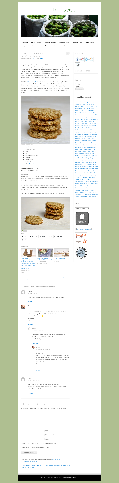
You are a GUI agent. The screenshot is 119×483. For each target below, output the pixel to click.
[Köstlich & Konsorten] (81, 258)
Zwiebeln (93, 197)
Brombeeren (82, 111)
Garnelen (77, 124)
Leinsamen (81, 147)
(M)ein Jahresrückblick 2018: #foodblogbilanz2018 (44, 259)
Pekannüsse (89, 162)
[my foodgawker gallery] (82, 225)
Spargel (87, 182)
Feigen (77, 119)
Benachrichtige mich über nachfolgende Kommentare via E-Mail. (39, 443)
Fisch (87, 119)
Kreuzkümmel (83, 143)
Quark (92, 167)
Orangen (77, 160)
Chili (94, 113)
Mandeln (86, 149)
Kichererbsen (88, 139)
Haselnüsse (89, 128)
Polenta (82, 167)
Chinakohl (77, 115)
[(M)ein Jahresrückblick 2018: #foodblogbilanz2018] (44, 252)
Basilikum (86, 106)
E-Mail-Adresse (49, 435)
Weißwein (91, 190)
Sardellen (77, 175)
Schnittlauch (78, 177)
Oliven (79, 158)
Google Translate (95, 91)
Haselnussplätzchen (59, 258)
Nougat (92, 156)
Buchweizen (89, 111)
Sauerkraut (82, 175)
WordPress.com (73, 478)
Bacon (87, 104)
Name (47, 431)
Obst (76, 158)
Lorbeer (77, 149)
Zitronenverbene (94, 195)
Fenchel (81, 119)
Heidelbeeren (78, 130)
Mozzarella (87, 154)
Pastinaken (78, 162)
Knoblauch (77, 141)
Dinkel (76, 117)
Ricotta (82, 171)
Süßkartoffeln (83, 184)
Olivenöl (84, 158)
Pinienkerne (93, 164)
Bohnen (77, 111)
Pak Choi (82, 160)
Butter (76, 113)
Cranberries (88, 115)
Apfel (88, 102)
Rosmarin (95, 171)
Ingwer (88, 132)
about (46, 46)
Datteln (93, 115)
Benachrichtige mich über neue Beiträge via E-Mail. (35, 448)
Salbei (94, 173)
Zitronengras (78, 195)
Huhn (84, 132)
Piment (88, 164)
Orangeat (92, 158)
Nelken (88, 156)
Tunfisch (89, 188)
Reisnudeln (91, 169)
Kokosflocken (86, 141)
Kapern (89, 136)
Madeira (81, 149)
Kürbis (84, 145)
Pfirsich (77, 164)
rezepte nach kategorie (50, 42)
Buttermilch (81, 113)
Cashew (91, 113)
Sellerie (77, 180)
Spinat (91, 182)
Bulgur (93, 111)
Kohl (82, 141)
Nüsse (95, 156)
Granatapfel (89, 124)
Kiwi (93, 139)
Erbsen (86, 117)
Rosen (86, 171)
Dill (96, 115)
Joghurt (77, 134)
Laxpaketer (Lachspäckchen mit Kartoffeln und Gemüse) (31, 466)
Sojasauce (87, 180)
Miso (80, 154)
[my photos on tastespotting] (83, 229)
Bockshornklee (90, 109)
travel (40, 46)
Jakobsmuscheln (94, 132)
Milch (96, 152)
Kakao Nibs (81, 136)
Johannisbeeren (83, 134)
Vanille (92, 188)
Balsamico (91, 104)
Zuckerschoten (83, 197)
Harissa (84, 128)
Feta (84, 119)
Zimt (82, 192)
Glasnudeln (83, 124)
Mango (90, 149)
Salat (91, 173)
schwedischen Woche (33, 82)
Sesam (83, 180)
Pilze (85, 164)
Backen (33, 277)
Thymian (77, 186)
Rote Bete (77, 173)
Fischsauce (91, 119)
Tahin (88, 184)
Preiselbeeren (87, 167)
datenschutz (67, 46)
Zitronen (94, 192)
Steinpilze (77, 184)
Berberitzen (92, 106)
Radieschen (83, 169)
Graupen (94, 124)
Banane (77, 106)
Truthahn (84, 188)
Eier (81, 117)
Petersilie (94, 162)
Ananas (82, 102)
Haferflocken (78, 128)
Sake (88, 173)
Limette (86, 147)
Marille (93, 149)
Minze (76, 154)
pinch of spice (59, 10)
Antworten (30, 301)
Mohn (82, 154)
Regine (41, 58)
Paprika (86, 160)
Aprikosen (92, 102)
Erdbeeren (90, 117)
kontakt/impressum (55, 46)
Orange (88, 158)
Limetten (90, 147)
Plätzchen (65, 277)
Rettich (96, 169)
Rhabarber (77, 171)
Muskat (92, 154)
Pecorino (83, 162)
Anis (85, 102)
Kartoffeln (82, 139)
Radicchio (77, 169)
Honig (81, 132)
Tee (97, 184)
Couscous (82, 115)
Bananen (81, 106)
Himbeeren (85, 130)
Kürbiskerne (89, 145)
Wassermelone (84, 190)
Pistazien (77, 167)
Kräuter (89, 143)
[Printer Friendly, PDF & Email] (24, 231)
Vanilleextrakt (30, 164)
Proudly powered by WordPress (49, 478)
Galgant (92, 121)
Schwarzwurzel (91, 177)
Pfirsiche (81, 164)
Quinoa (96, 167)
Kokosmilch (93, 141)
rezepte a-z (25, 42)
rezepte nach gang (89, 42)
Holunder (77, 132)
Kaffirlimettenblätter (92, 134)
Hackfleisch (90, 126)
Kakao (76, 136)
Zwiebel (89, 197)
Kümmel (80, 145)
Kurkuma (93, 143)
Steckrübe (95, 182)
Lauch (96, 145)
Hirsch (89, 130)
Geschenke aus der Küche (42, 277)
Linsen (94, 147)
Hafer (94, 126)
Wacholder (78, 190)
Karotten (77, 139)
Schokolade (84, 177)
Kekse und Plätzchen (55, 277)
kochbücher (32, 46)
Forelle (96, 119)
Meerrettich (87, 152)
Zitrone (90, 192)
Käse (76, 145)
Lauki (76, 147)
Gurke (81, 126)
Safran (82, 173)
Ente (83, 117)
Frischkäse (77, 121)
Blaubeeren (78, 109)
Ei (79, 117)
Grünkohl (77, 126)
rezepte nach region (64, 42)
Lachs (93, 145)
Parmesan (91, 160)
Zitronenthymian (86, 195)
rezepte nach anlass (77, 42)
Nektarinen (83, 156)
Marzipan (81, 152)
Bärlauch (87, 113)
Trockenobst (78, 188)
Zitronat (86, 192)
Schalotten (88, 175)
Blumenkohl (84, 109)
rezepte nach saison (36, 42)
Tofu (81, 186)
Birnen (96, 106)
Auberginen (78, 104)
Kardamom (93, 136)
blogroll (24, 46)
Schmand (93, 175)
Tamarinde (93, 184)
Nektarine (77, 156)
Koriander (77, 143)
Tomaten (85, 186)
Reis (87, 169)
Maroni (77, 152)
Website (47, 439)
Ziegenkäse (78, 192)
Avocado (83, 104)
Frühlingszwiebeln (85, 121)
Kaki (86, 136)
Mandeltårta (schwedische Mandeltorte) (58, 466)
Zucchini (77, 197)
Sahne (85, 173)
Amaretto (77, 102)
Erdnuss (95, 117)
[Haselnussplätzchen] (61, 252)
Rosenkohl (90, 171)
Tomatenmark (90, 186)
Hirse (92, 130)
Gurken (85, 126)
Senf (80, 180)
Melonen (92, 152)
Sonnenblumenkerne (80, 182)
